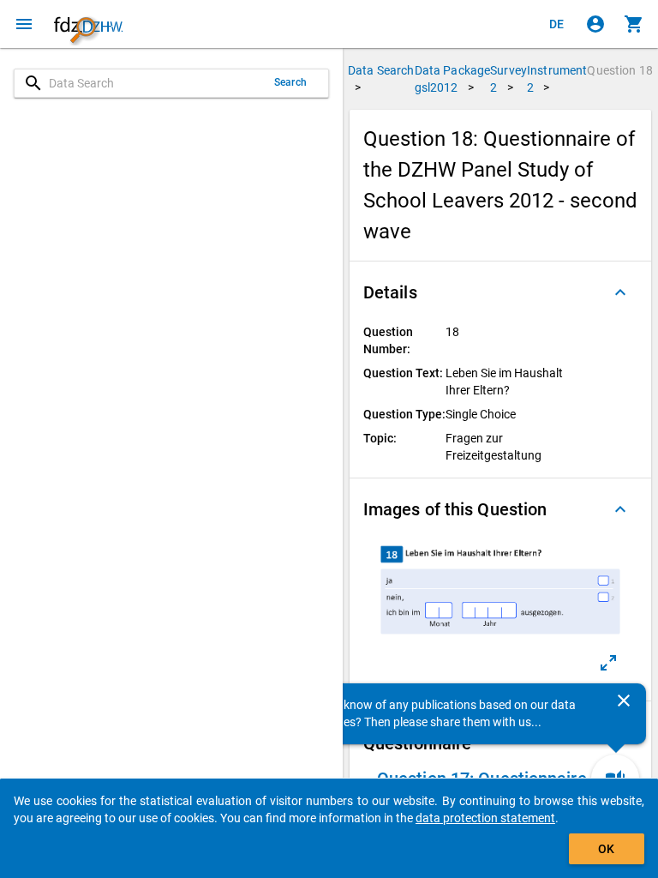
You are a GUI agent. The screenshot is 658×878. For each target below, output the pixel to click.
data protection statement (485, 818)
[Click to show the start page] (88, 24)
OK (606, 849)
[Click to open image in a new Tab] (608, 663)
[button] (500, 292)
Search (290, 82)
